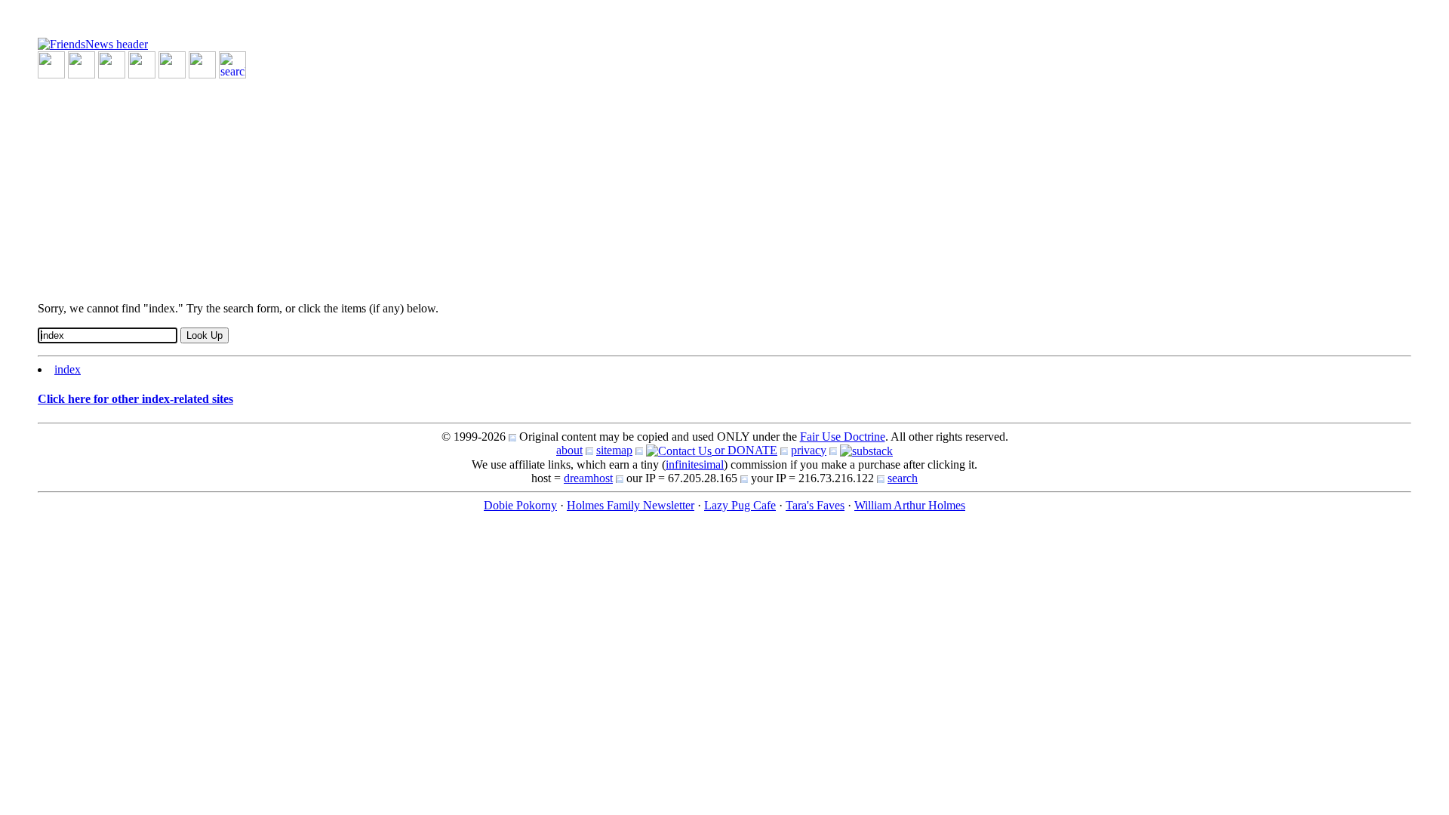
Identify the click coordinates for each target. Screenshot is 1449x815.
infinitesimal (695, 464)
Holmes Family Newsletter (630, 505)
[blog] (81, 63)
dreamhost (588, 478)
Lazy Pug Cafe (740, 505)
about (569, 450)
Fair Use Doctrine (842, 436)
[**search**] (232, 63)
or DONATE (744, 450)
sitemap (614, 450)
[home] (93, 43)
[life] (202, 63)
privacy (808, 450)
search (903, 478)
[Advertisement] (490, 184)
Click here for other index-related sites (135, 398)
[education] (141, 63)
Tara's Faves (815, 505)
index (67, 369)
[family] (172, 63)
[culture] (111, 63)
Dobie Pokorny (520, 505)
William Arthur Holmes (909, 505)
